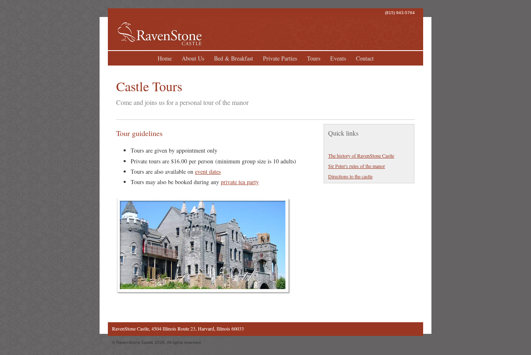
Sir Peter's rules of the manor (356, 166)
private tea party (240, 182)
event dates (208, 171)
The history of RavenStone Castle (361, 155)
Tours (313, 58)
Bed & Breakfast (233, 58)
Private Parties (280, 58)
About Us (193, 58)
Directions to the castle (350, 176)
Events (338, 58)
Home (165, 58)
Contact (365, 58)
